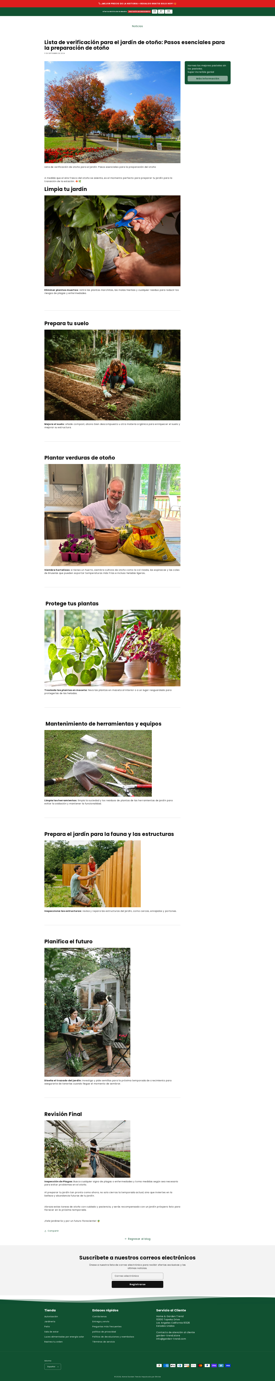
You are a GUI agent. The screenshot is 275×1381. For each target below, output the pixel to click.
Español (51, 1366)
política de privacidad (104, 1331)
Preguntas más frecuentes (106, 1326)
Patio (47, 1326)
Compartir (53, 1230)
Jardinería (49, 1321)
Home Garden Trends (131, 1377)
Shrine (158, 1377)
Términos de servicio (103, 1341)
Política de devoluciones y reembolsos (113, 1336)
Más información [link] (207, 78)
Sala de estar (51, 1331)
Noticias (137, 26)
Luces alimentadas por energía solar (64, 1336)
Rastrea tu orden (53, 1341)
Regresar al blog (139, 1239)
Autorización (51, 1316)
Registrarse (138, 1284)
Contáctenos (99, 1316)
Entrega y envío (100, 1321)
